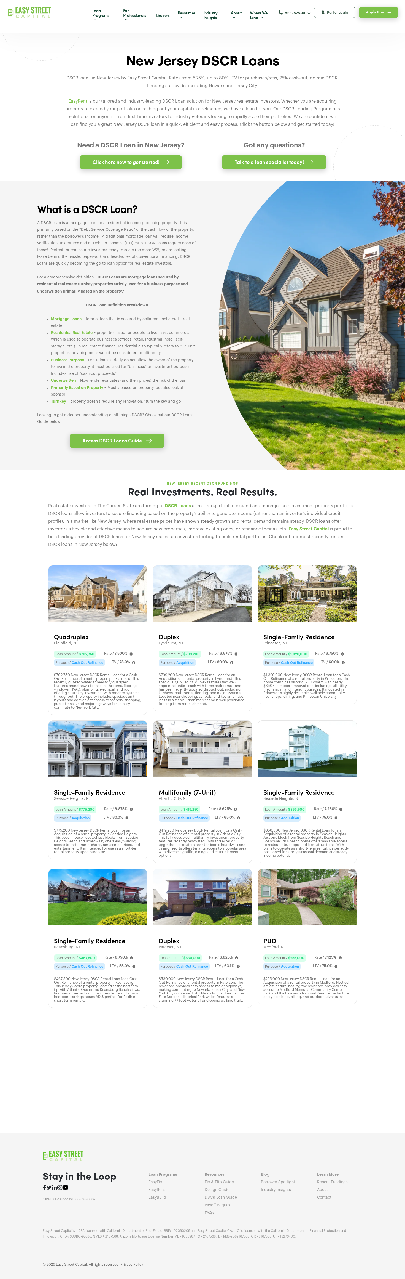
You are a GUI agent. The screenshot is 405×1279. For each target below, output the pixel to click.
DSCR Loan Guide (221, 1198)
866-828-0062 (298, 12)
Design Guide (217, 1190)
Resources (186, 12)
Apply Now (375, 11)
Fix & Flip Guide (219, 1182)
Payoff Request (218, 1205)
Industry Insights (211, 15)
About (236, 12)
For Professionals (134, 12)
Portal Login (337, 12)
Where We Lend (259, 15)
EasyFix (155, 1182)
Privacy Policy (131, 1264)
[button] (131, 162)
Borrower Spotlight (278, 1182)
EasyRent (77, 101)
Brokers (162, 15)
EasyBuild (157, 1198)
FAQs (209, 1213)
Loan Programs (100, 12)
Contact (324, 1198)
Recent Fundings (332, 1182)
